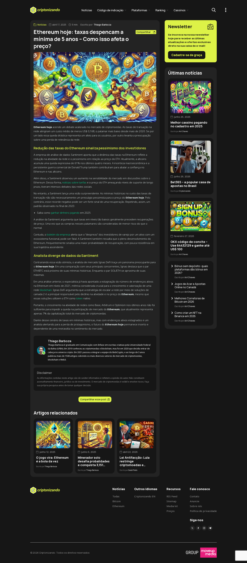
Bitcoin (116, 501)
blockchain (46, 290)
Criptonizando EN (144, 496)
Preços (171, 511)
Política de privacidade (203, 511)
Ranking (160, 10)
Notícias (86, 10)
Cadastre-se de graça (186, 55)
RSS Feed (172, 496)
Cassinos (180, 10)
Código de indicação (110, 10)
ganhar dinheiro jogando (65, 212)
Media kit (172, 506)
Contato (194, 496)
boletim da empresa (58, 234)
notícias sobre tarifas (74, 182)
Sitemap (171, 501)
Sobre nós (196, 506)
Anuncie (194, 501)
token (79, 298)
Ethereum (118, 506)
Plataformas (139, 10)
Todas (115, 496)
